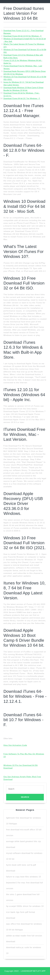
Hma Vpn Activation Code (15, 745)
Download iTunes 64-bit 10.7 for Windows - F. (21, 98)
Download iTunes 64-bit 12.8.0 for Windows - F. (22, 36)
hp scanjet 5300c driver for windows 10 (25, 906)
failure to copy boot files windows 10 (23, 877)
